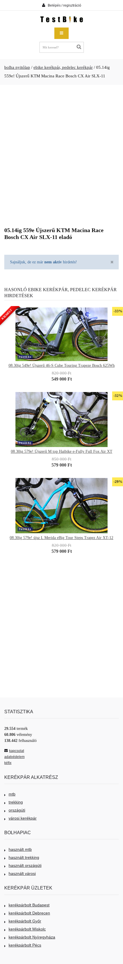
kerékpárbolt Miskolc (27, 929)
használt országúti (25, 865)
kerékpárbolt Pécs (25, 945)
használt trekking (24, 857)
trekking (16, 802)
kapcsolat (16, 751)
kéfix (7, 763)
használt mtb (20, 849)
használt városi (22, 873)
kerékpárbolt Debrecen (29, 913)
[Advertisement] (61, 153)
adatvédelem (14, 757)
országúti (17, 810)
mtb (12, 794)
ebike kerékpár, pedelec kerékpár (63, 67)
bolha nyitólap (17, 67)
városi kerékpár (23, 818)
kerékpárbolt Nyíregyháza (32, 937)
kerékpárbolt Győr (25, 921)
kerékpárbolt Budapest (29, 905)
